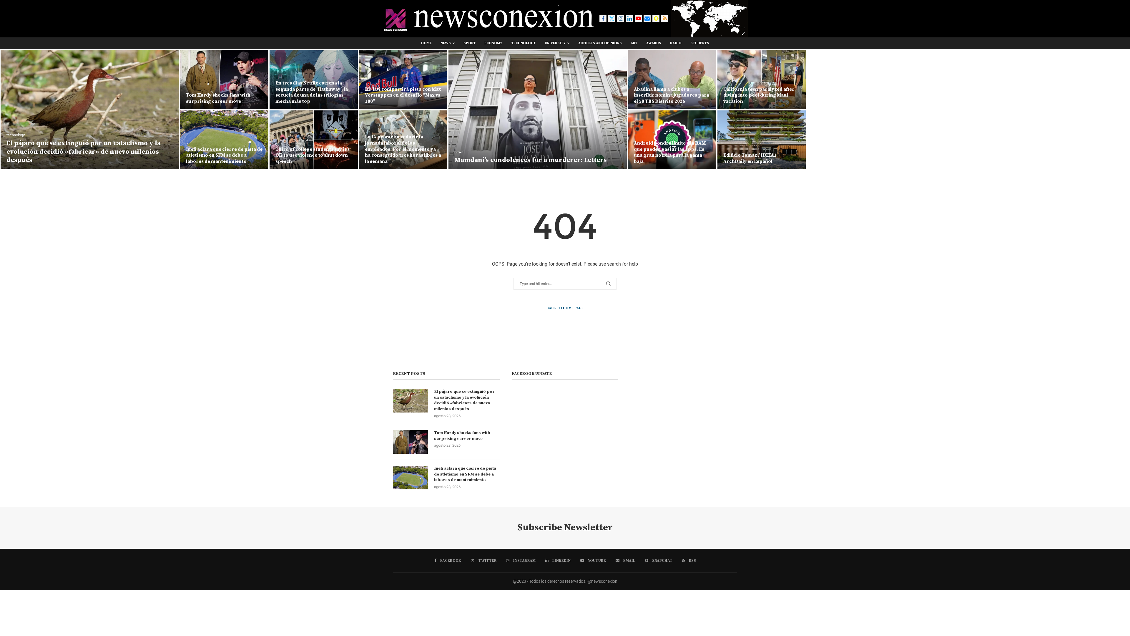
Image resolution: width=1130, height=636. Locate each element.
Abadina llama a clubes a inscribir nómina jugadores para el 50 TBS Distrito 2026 (671, 95)
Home (426, 43)
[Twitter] (611, 18)
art (634, 43)
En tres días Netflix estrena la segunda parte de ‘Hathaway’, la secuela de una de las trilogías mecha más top (311, 92)
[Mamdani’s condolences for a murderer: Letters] (537, 109)
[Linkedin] (629, 18)
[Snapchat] (655, 18)
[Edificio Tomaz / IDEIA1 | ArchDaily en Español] (761, 139)
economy (493, 43)
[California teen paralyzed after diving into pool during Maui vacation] (761, 79)
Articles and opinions (600, 43)
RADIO (676, 43)
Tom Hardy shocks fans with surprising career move (218, 98)
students (699, 43)
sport (469, 43)
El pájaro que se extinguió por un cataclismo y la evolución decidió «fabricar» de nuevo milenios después (83, 151)
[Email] (647, 18)
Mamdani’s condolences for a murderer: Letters (530, 160)
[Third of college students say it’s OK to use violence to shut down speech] (314, 139)
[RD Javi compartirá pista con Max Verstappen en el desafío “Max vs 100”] (403, 79)
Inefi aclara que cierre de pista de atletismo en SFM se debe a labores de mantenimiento (224, 155)
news (446, 43)
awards (653, 43)
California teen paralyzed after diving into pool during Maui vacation (759, 95)
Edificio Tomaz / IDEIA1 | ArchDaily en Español (751, 158)
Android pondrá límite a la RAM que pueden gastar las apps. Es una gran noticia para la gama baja (670, 152)
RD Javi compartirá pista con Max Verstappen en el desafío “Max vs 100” (403, 95)
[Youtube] (638, 18)
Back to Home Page (565, 308)
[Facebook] (602, 18)
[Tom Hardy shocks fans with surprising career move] (224, 79)
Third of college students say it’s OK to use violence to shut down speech (312, 155)
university (555, 43)
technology (523, 43)
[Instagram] (620, 18)
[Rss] (664, 18)
